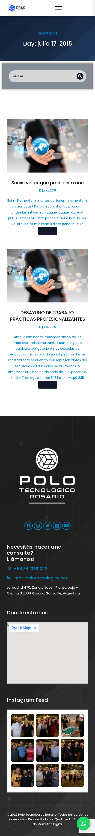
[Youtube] (66, 526)
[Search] (80, 76)
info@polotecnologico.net (41, 578)
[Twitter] (47, 526)
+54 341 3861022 (30, 569)
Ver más (48, 231)
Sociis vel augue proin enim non (47, 182)
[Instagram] (38, 526)
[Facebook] (28, 526)
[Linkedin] (57, 526)
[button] (47, 750)
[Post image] (47, 146)
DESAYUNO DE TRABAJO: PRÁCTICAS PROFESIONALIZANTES (47, 315)
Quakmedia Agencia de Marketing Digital (59, 821)
